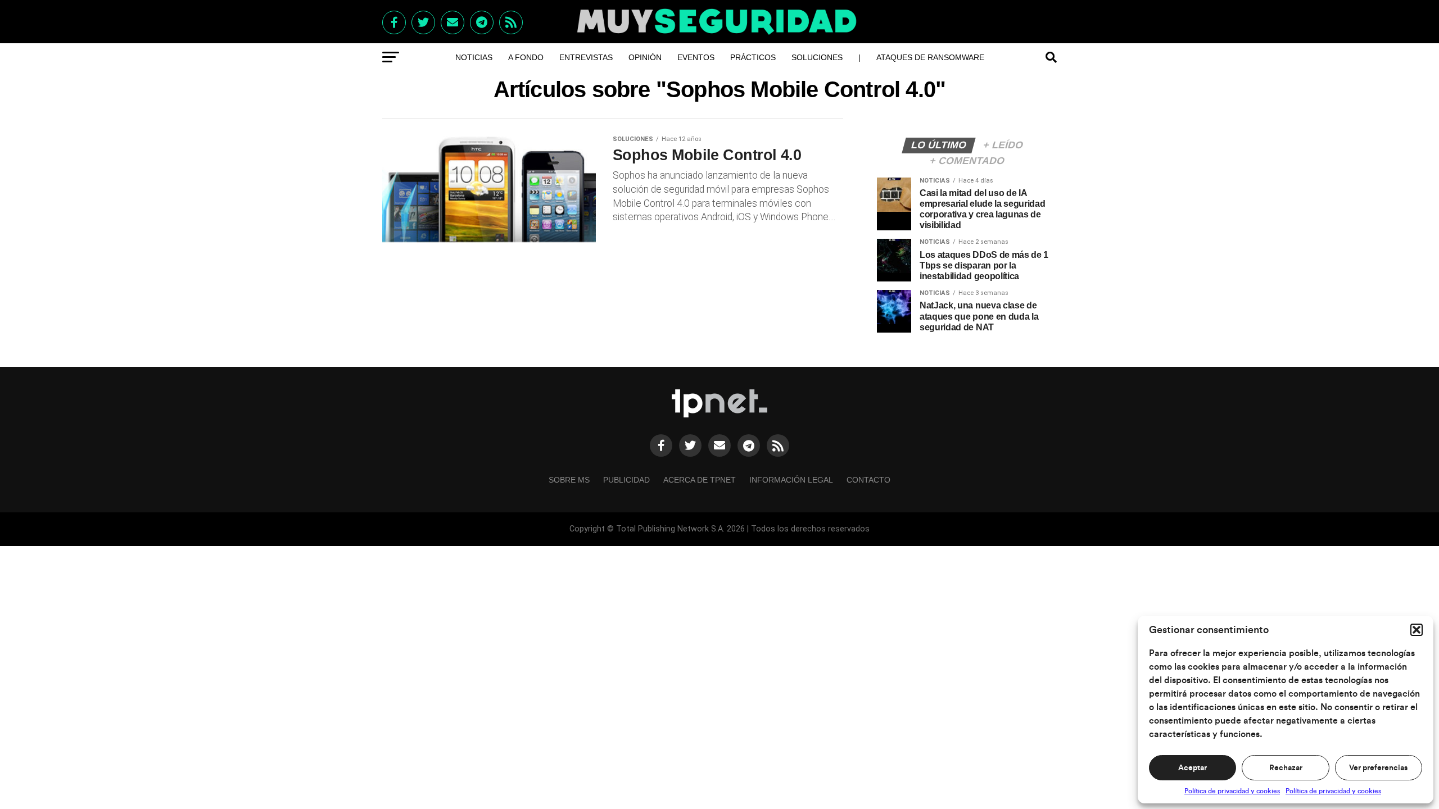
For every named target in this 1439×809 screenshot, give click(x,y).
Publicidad (626, 479)
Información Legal (791, 479)
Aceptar (1192, 768)
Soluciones (817, 57)
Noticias (473, 57)
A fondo (526, 57)
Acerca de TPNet (699, 479)
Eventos (695, 57)
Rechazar (1285, 768)
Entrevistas (586, 57)
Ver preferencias (1378, 768)
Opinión (645, 57)
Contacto (868, 479)
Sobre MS (569, 479)
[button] (1416, 629)
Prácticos (753, 57)
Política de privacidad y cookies (1232, 791)
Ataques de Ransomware (930, 57)
